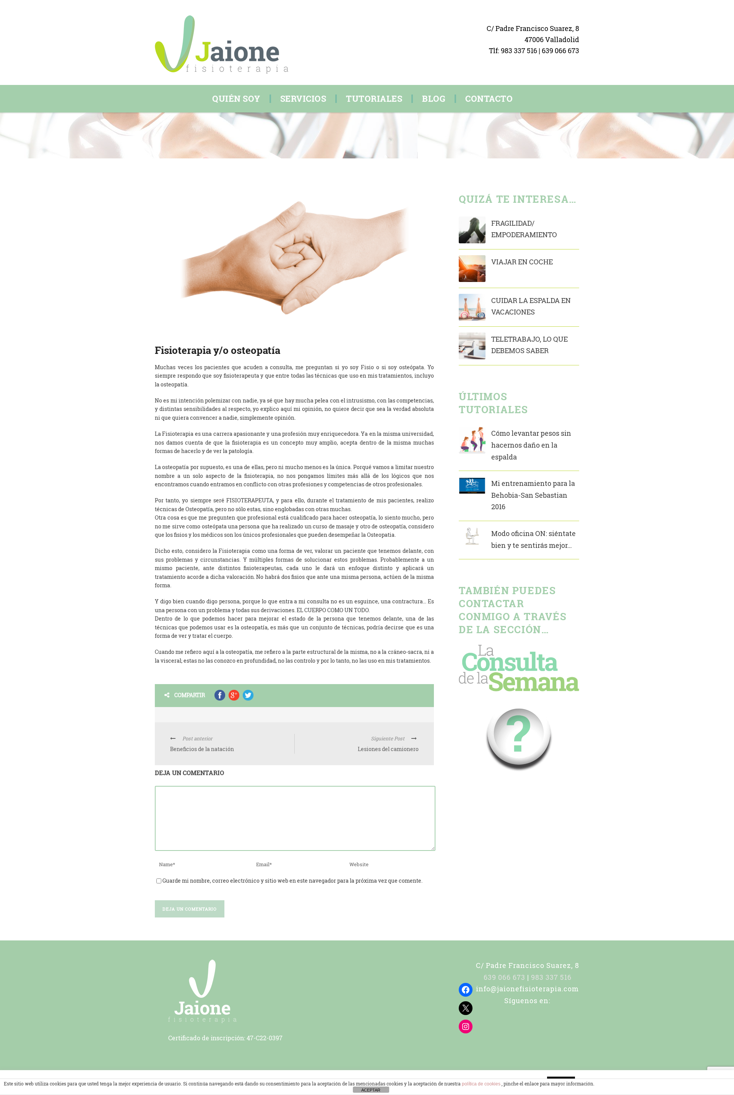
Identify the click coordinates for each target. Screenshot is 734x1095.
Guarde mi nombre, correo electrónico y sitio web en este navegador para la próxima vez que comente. (292, 880)
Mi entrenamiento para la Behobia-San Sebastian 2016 (533, 495)
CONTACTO (489, 99)
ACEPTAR (370, 1090)
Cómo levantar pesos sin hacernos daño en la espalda (531, 445)
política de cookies (482, 1084)
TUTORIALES (374, 99)
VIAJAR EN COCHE (522, 261)
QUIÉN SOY (236, 99)
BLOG (433, 99)
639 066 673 (560, 50)
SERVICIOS (303, 99)
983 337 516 (520, 50)
